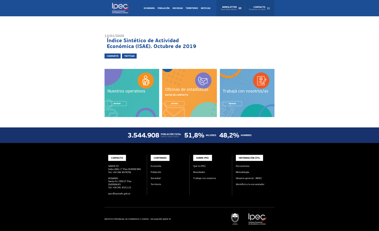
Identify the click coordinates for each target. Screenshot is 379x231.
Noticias (205, 8)
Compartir (112, 56)
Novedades (199, 172)
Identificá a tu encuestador (250, 184)
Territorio (192, 8)
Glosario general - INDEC (249, 178)
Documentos (242, 166)
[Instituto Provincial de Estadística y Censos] (121, 8)
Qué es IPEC (199, 166)
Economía (149, 8)
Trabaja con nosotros (204, 178)
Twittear (129, 56)
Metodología (242, 172)
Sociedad (177, 8)
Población (164, 8)
